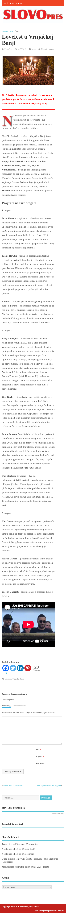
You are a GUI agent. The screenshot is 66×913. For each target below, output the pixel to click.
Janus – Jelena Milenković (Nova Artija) (20, 844)
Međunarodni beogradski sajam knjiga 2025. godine (25, 867)
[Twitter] (13, 668)
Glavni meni (14, 3)
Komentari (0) (6, 705)
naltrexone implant (58, 813)
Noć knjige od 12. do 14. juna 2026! (18, 849)
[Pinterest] (27, 668)
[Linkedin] (20, 668)
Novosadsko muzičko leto (13, 785)
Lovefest (8, 679)
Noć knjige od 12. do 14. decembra (18, 854)
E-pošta (40, 757)
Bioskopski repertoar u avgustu (49, 785)
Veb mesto (40, 764)
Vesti (34, 49)
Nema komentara (47, 49)
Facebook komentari (19, 705)
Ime (38, 750)
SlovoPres (8, 49)
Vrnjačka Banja (18, 679)
